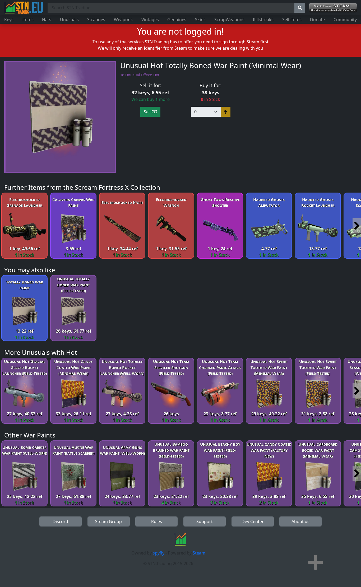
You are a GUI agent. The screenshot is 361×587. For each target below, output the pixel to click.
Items (28, 19)
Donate (317, 19)
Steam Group (108, 521)
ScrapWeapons (229, 19)
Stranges (96, 19)
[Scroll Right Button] (357, 225)
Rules (156, 521)
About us (300, 521)
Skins (200, 19)
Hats (46, 19)
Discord (60, 521)
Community (345, 19)
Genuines (176, 19)
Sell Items (292, 19)
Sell (148, 112)
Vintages (150, 19)
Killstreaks (263, 19)
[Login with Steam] (333, 7)
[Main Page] (23, 7)
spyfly (158, 553)
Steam (199, 553)
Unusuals (69, 19)
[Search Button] (299, 8)
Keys (8, 19)
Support (204, 521)
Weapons (123, 19)
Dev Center (253, 521)
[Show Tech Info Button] (315, 562)
